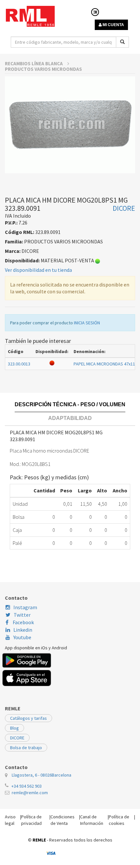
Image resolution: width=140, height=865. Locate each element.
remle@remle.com (30, 792)
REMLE (39, 840)
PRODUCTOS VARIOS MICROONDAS (43, 69)
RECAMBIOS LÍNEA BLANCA (34, 63)
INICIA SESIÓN (87, 323)
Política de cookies (119, 820)
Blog (14, 728)
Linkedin (22, 629)
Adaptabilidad (70, 418)
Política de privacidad (31, 820)
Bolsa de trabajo (26, 747)
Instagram (25, 607)
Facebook (23, 622)
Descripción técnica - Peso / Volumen (70, 404)
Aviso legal (10, 820)
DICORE (17, 738)
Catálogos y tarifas (28, 718)
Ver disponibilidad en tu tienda (38, 270)
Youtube (22, 637)
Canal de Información (91, 820)
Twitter (22, 614)
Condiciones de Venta (62, 820)
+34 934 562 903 (26, 786)
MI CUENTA (113, 25)
